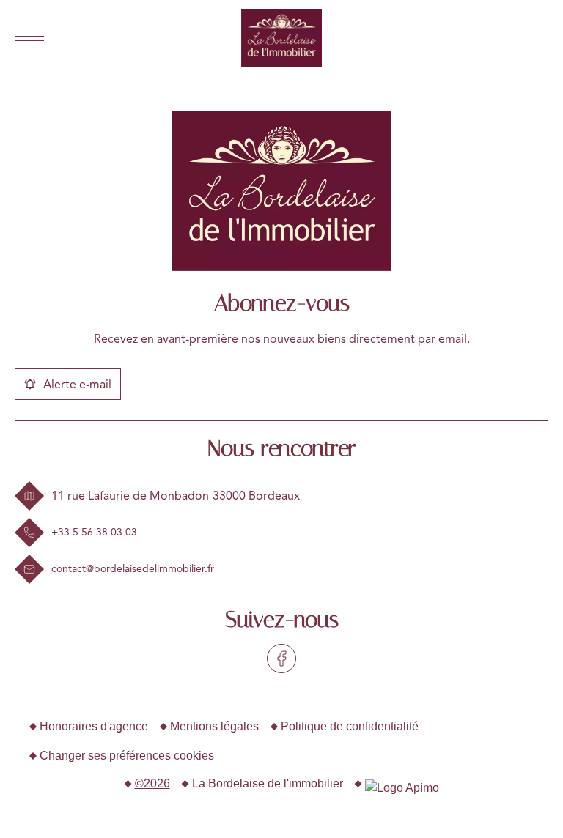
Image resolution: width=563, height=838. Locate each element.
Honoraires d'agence (94, 726)
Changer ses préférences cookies (127, 755)
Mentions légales (214, 726)
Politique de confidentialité (350, 726)
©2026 (152, 783)
